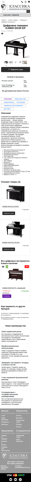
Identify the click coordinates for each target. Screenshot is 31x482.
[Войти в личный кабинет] (25, 1)
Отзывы (19, 424)
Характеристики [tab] (20, 99)
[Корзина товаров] (29, 1)
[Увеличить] (15, 47)
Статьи (18, 427)
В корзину (7, 296)
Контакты (4, 424)
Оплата (18, 415)
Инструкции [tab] (21, 102)
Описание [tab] (8, 99)
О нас (3, 415)
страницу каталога (8, 318)
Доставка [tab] (7, 109)
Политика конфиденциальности (22, 466)
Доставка (19, 418)
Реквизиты (5, 422)
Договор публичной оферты (4, 467)
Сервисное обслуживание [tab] (13, 105)
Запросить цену (17, 69)
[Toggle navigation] (3, 2)
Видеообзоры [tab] (9, 102)
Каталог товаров (11, 15)
